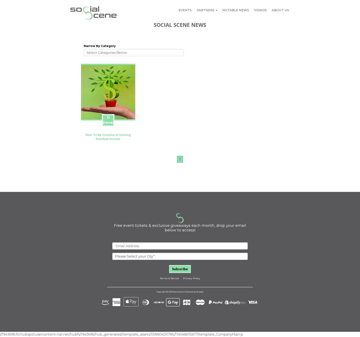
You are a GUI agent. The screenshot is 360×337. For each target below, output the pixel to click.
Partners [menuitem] (205, 10)
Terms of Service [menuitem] (169, 278)
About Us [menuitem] (280, 10)
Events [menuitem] (185, 10)
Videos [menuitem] (260, 10)
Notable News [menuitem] (235, 10)
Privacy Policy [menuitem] (191, 278)
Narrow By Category (100, 46)
